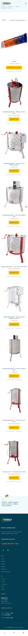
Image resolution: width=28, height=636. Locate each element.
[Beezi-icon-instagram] (8, 550)
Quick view (19, 71)
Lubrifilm (14, 61)
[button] (6, 608)
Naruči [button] (14, 170)
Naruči (14, 119)
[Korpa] (23, 632)
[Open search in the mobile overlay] (4, 633)
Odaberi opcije (14, 67)
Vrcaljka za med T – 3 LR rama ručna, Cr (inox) (14, 471)
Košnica (11, 627)
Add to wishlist (11, 71)
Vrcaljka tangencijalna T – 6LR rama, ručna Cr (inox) (14, 266)
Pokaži (11, 20)
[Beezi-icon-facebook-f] (3, 550)
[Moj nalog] (14, 632)
